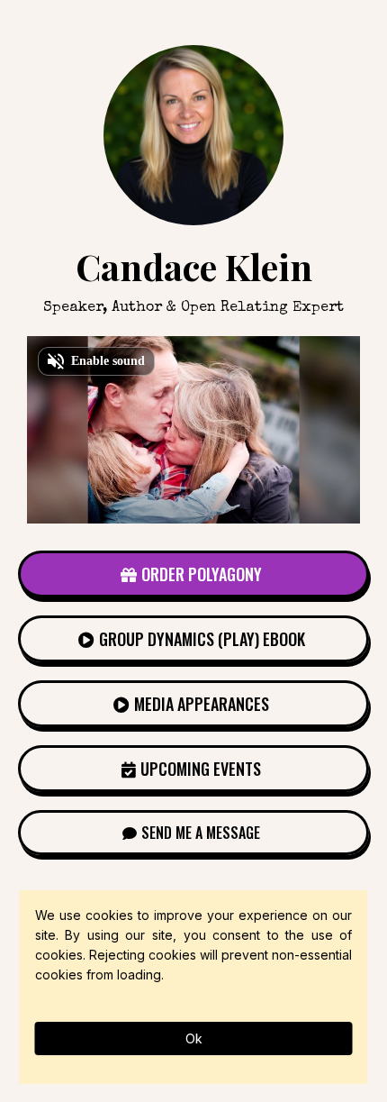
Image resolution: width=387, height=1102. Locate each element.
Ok (193, 1038)
